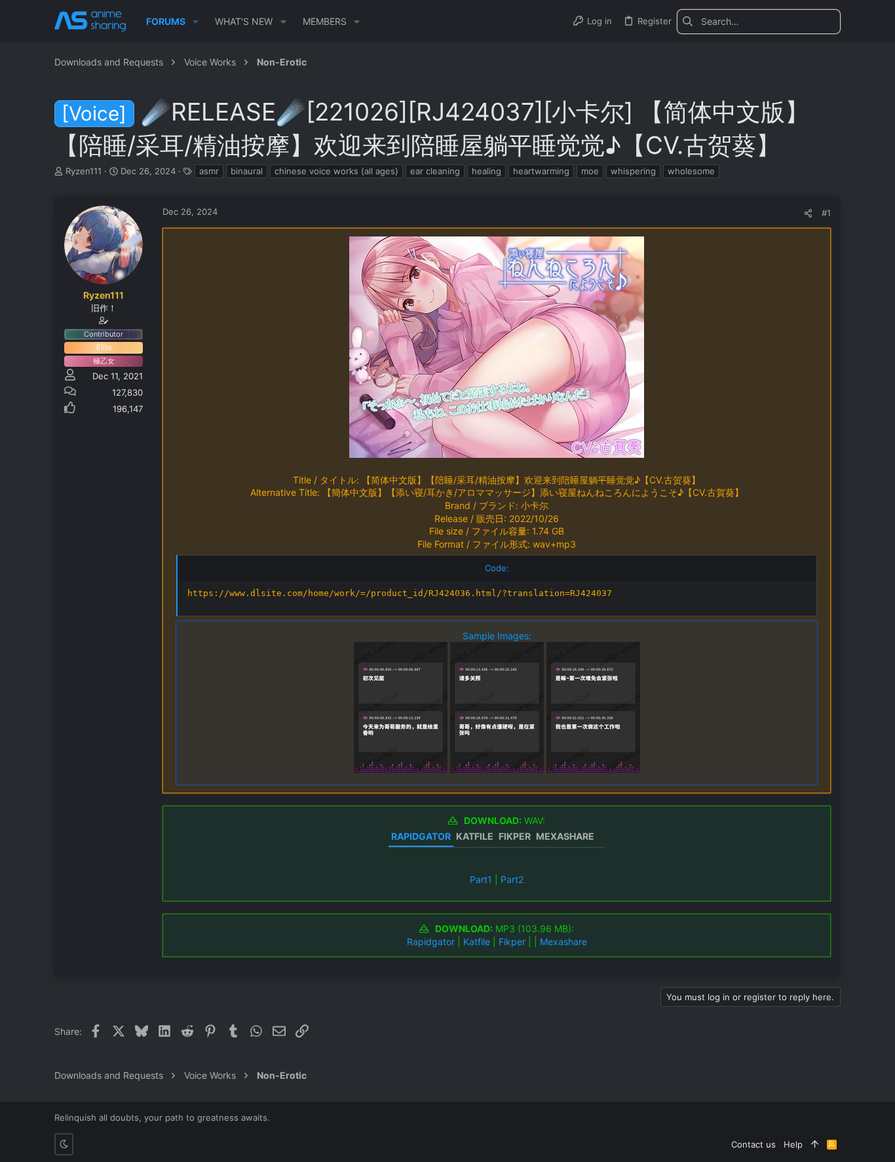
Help (793, 1144)
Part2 (512, 879)
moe (590, 171)
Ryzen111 (84, 171)
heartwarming (541, 171)
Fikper (512, 941)
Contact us (753, 1144)
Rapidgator (431, 941)
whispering (633, 171)
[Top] (815, 1144)
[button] (195, 22)
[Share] (808, 213)
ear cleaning (435, 171)
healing (486, 171)
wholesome (691, 171)
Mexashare (563, 941)
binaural (247, 171)
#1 (826, 213)
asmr (209, 171)
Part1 (481, 879)
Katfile (476, 941)
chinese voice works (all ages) (336, 171)
